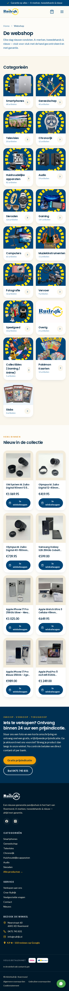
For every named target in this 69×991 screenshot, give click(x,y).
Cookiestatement (11, 985)
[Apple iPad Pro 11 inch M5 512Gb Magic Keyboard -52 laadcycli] (51, 653)
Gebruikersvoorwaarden (39, 981)
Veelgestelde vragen (14, 897)
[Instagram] (15, 821)
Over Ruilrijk (9, 892)
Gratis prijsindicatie (19, 760)
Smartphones (10, 838)
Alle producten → (13, 871)
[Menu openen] (62, 11)
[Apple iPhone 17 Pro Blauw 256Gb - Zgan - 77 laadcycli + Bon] (18, 653)
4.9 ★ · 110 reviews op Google (23, 942)
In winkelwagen (20, 503)
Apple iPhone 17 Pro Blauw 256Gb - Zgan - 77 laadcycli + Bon (18, 675)
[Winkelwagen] (52, 11)
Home (6, 25)
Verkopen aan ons (12, 887)
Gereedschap (10, 843)
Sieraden (8, 867)
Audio (6, 862)
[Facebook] (6, 821)
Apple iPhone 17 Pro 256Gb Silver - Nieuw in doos (18, 612)
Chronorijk (8, 853)
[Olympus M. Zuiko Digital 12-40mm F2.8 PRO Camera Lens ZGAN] (51, 465)
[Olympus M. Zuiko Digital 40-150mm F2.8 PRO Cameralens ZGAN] (18, 528)
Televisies (8, 848)
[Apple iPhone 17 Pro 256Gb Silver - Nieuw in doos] (18, 590)
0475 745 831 (15, 931)
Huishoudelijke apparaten (16, 857)
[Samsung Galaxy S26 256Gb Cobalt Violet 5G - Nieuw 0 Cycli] (51, 528)
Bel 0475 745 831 (18, 770)
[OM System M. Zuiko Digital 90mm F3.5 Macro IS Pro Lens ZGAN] (18, 465)
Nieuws (7, 906)
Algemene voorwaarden (14, 981)
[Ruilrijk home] (11, 11)
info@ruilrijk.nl (15, 936)
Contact (7, 901)
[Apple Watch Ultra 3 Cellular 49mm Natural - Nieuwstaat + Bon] (51, 590)
